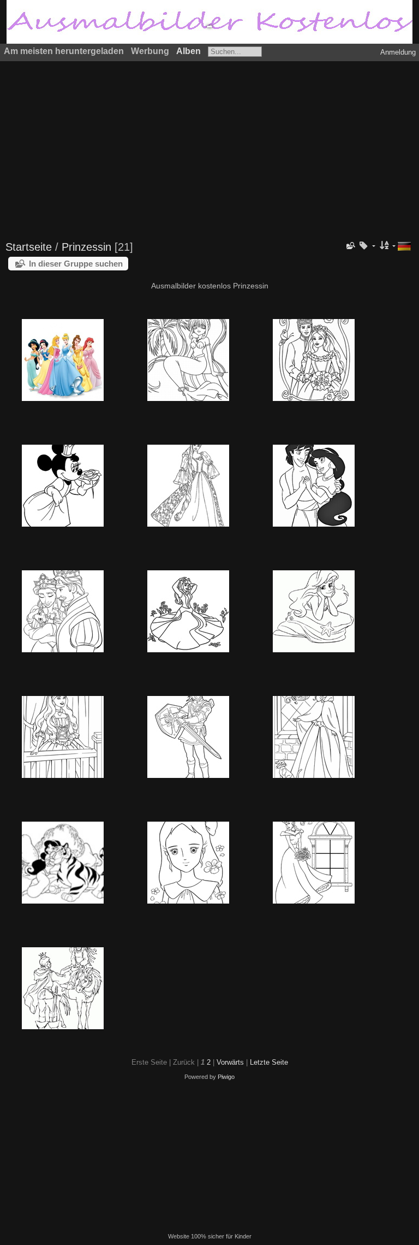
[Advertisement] (209, 145)
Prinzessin (86, 247)
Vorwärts (230, 1062)
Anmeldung (398, 52)
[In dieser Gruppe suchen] (350, 245)
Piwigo (226, 1076)
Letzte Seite (269, 1062)
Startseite (28, 247)
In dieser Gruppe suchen (76, 263)
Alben (188, 51)
